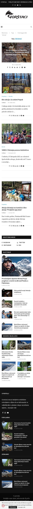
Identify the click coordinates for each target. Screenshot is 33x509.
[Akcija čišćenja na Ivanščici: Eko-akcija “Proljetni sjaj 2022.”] (16, 191)
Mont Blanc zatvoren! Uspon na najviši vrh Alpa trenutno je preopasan (21, 326)
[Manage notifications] (3, 505)
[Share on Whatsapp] (20, 67)
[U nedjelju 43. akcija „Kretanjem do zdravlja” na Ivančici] (24, 366)
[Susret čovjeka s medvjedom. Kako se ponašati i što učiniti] (7, 304)
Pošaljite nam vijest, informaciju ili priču (20, 2)
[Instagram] (15, 5)
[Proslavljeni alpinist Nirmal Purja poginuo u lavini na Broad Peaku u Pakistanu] (16, 266)
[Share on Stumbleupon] (17, 67)
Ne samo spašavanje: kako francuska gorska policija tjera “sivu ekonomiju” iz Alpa (22, 314)
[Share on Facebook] (7, 67)
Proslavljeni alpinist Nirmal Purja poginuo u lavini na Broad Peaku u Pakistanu (15, 281)
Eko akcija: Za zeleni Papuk (12, 100)
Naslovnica (4, 33)
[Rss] (20, 5)
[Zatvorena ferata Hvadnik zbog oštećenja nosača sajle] (9, 345)
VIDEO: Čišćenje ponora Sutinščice (15, 150)
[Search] (31, 26)
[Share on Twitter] (10, 67)
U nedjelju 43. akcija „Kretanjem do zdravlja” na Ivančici (23, 374)
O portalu (4, 2)
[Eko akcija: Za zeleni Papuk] (16, 83)
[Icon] (16, 134)
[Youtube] (17, 5)
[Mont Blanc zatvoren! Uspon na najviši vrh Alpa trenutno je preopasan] (7, 327)
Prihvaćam (13, 507)
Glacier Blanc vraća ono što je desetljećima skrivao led (24, 354)
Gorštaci (4, 102)
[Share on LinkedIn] (15, 67)
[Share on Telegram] (22, 67)
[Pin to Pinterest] (12, 67)
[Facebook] (12, 5)
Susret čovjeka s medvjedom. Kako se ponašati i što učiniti (20, 303)
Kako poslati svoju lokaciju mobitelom (22, 291)
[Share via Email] (25, 67)
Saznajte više (12, 408)
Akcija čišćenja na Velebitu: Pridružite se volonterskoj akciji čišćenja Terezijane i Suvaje (16, 52)
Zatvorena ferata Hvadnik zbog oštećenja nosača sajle (7, 354)
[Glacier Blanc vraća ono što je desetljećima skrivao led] (24, 345)
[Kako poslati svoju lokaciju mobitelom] (7, 293)
